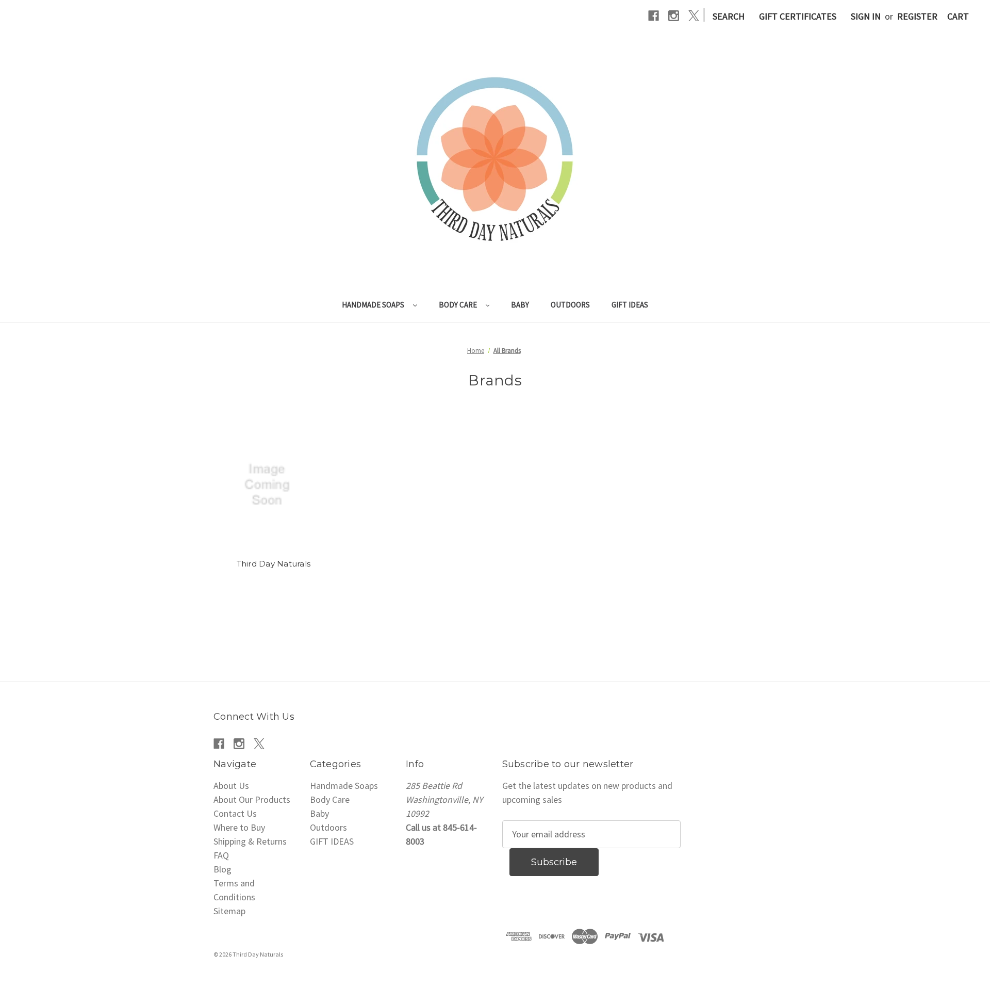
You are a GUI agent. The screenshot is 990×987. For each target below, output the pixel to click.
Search (729, 16)
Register (917, 16)
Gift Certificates (797, 16)
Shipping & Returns (250, 841)
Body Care (458, 305)
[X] (693, 15)
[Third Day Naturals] (273, 484)
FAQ (221, 855)
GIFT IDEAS (630, 305)
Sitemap (229, 911)
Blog (222, 869)
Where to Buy (239, 827)
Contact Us (235, 813)
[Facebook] (653, 15)
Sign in (866, 16)
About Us (231, 785)
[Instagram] (673, 15)
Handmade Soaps (374, 305)
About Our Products (251, 799)
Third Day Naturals (274, 564)
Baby (520, 305)
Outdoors (570, 305)
